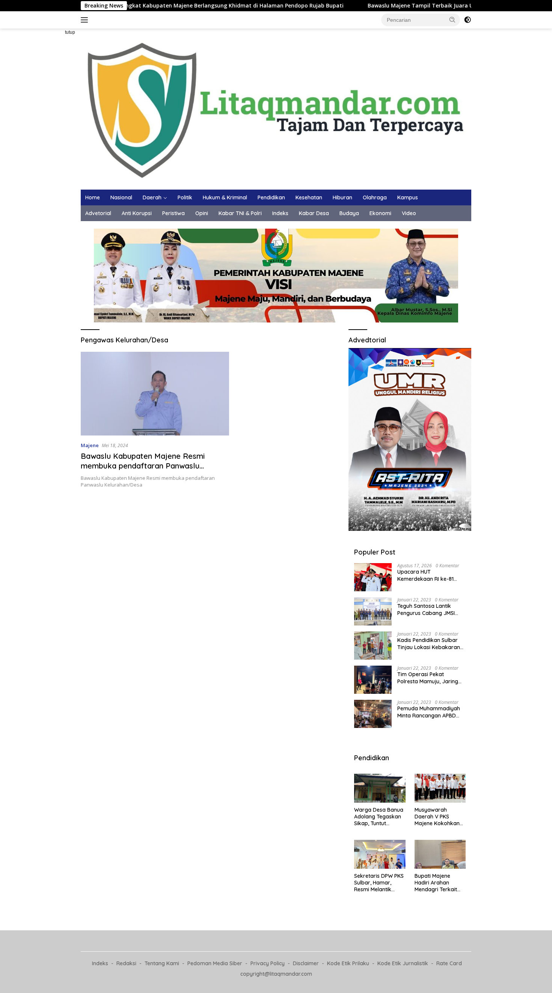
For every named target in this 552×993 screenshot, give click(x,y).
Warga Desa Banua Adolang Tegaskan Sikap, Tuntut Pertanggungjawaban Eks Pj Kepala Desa (378, 816)
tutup (70, 32)
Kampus (407, 197)
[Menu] (86, 20)
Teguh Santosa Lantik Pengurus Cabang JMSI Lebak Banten (426, 609)
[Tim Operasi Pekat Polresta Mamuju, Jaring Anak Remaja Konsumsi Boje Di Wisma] (373, 680)
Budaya (349, 213)
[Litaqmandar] (276, 108)
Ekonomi (380, 213)
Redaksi (126, 963)
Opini (201, 213)
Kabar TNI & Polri (240, 213)
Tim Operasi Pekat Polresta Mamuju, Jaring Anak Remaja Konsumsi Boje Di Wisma (427, 677)
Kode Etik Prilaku (348, 963)
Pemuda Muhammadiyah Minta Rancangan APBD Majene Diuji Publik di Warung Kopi (428, 712)
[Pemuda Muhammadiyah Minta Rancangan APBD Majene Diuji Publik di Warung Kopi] (373, 714)
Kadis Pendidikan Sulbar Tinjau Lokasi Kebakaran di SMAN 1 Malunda (428, 643)
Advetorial (98, 213)
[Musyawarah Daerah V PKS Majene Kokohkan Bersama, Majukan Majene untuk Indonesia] (440, 788)
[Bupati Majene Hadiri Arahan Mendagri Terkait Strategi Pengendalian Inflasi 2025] (440, 854)
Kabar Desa (314, 213)
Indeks (280, 213)
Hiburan (342, 197)
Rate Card (449, 963)
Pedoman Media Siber (214, 963)
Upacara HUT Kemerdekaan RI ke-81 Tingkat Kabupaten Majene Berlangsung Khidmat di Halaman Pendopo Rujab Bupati (431, 575)
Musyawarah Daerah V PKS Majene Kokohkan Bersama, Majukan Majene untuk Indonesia (438, 816)
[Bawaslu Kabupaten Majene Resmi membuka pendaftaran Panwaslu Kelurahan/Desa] (155, 393)
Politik (185, 197)
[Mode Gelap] (467, 20)
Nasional (121, 197)
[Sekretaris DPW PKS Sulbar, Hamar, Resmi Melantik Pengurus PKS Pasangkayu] (379, 854)
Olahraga (375, 197)
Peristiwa (173, 213)
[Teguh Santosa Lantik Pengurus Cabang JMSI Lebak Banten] (373, 611)
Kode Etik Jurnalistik (402, 963)
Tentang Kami (162, 963)
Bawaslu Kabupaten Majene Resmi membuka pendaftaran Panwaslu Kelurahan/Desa (143, 465)
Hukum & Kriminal (225, 197)
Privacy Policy (267, 963)
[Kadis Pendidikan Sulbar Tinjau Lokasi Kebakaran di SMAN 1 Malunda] (373, 645)
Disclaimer (306, 963)
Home (92, 197)
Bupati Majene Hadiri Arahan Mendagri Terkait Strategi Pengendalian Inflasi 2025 (440, 882)
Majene (90, 445)
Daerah (152, 197)
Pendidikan (271, 197)
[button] (452, 20)
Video (409, 213)
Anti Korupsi (137, 213)
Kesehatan (309, 197)
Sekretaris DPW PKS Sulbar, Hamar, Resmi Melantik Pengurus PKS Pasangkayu (379, 882)
